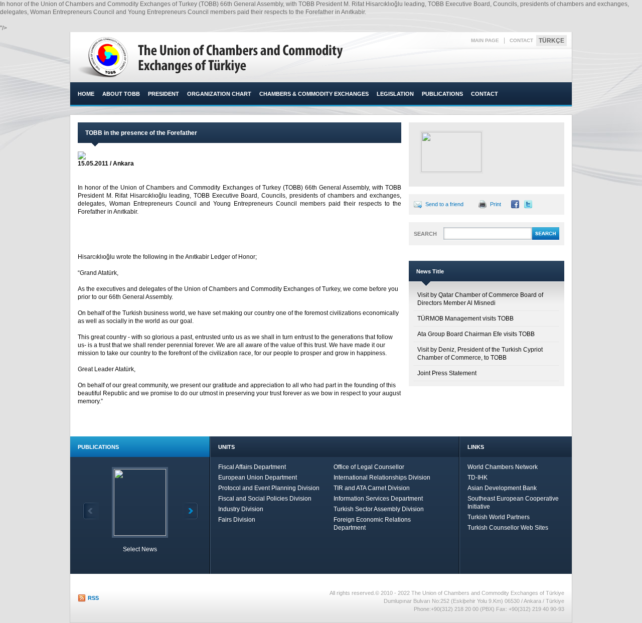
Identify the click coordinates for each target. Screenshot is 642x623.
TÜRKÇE (551, 40)
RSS (93, 598)
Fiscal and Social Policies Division (264, 498)
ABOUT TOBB (121, 94)
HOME (86, 94)
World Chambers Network (502, 467)
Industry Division (240, 509)
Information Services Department (378, 498)
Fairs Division (236, 519)
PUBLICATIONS (442, 94)
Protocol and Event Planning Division (268, 488)
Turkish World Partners (498, 517)
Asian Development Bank (502, 488)
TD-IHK (477, 477)
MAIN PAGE (485, 40)
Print (495, 204)
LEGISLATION (395, 94)
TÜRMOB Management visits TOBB (465, 318)
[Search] (545, 238)
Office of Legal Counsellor (369, 467)
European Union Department (257, 477)
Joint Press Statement (446, 373)
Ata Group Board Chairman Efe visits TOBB (476, 334)
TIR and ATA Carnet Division (372, 488)
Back (91, 511)
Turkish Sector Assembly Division (379, 509)
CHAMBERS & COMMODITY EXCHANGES (314, 94)
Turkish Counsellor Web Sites (507, 527)
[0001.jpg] (451, 152)
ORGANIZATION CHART (219, 94)
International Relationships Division (382, 477)
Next (190, 511)
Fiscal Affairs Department (252, 467)
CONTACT (521, 40)
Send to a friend (444, 204)
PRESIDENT (163, 94)
